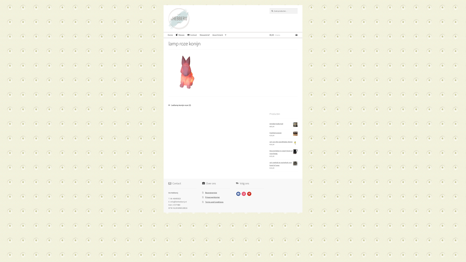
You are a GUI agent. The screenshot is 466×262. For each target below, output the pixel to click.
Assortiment (217, 35)
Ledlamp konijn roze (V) (181, 105)
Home (170, 35)
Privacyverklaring (212, 197)
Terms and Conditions (214, 202)
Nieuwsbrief (205, 35)
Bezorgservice (211, 192)
